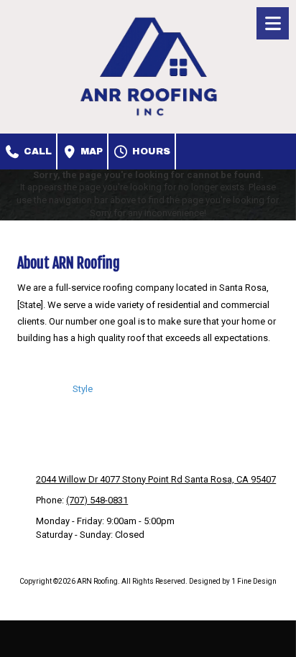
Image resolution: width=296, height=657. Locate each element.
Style (83, 388)
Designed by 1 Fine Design (233, 581)
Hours (149, 151)
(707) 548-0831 (97, 500)
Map (90, 151)
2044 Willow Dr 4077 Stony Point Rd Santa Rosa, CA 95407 (156, 479)
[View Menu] (272, 23)
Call (36, 151)
